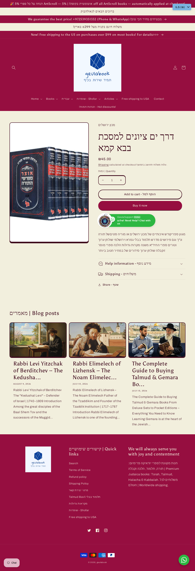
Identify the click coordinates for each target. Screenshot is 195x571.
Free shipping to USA (83, 517)
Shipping (103, 164)
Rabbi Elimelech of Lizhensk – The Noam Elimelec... (97, 370)
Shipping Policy (79, 483)
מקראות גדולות (78, 503)
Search (73, 463)
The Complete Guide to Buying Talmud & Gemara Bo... (155, 374)
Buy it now (140, 205)
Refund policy (78, 476)
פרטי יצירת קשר (78, 490)
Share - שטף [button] (111, 284)
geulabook (102, 562)
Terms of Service (80, 470)
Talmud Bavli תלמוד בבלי (85, 497)
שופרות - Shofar (79, 510)
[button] (14, 67)
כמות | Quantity (107, 171)
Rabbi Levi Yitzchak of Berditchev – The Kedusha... (38, 370)
